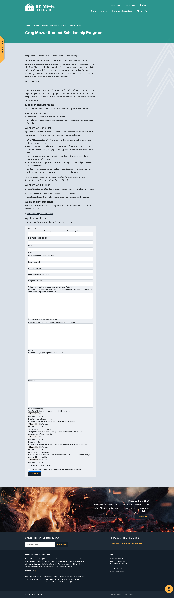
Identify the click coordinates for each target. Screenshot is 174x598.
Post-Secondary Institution (38, 274)
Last (30, 252)
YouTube (138, 544)
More (134, 5)
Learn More (142, 517)
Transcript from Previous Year (39, 429)
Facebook (32, 228)
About (140, 11)
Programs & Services (122, 11)
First (30, 245)
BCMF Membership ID (36, 409)
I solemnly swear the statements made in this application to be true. (56, 469)
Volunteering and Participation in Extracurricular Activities (50, 287)
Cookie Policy (128, 594)
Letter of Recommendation (38, 452)
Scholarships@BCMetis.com (40, 214)
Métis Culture (33, 350)
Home (27, 25)
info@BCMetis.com (117, 572)
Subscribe (61, 544)
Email (34, 262)
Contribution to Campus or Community (43, 320)
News (93, 11)
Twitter (127, 544)
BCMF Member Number (41, 256)
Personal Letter (34, 442)
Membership (116, 5)
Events (104, 11)
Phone (34, 268)
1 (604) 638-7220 (116, 568)
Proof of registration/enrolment (40, 419)
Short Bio (32, 381)
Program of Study (35, 281)
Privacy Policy (116, 594)
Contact (126, 5)
